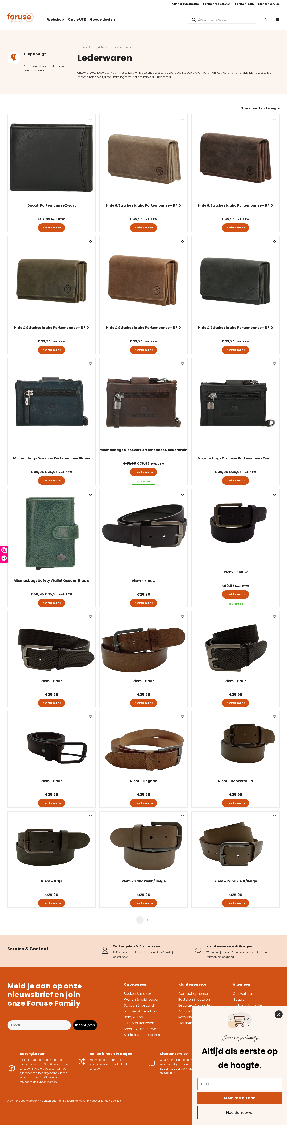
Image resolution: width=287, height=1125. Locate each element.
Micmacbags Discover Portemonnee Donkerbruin (143, 449)
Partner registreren (217, 4)
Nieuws (238, 999)
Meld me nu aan (240, 1098)
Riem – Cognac (143, 781)
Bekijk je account (123, 952)
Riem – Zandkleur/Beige (235, 881)
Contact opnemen (193, 993)
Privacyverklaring (97, 1101)
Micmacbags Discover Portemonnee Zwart (235, 458)
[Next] (274, 921)
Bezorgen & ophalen (195, 1005)
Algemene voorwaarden (22, 1101)
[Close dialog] (278, 1014)
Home (81, 47)
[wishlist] (267, 19)
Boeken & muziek (137, 993)
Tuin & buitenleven (139, 1023)
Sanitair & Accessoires (142, 1034)
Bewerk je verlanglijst (148, 952)
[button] (51, 157)
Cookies (116, 1101)
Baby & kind (133, 1017)
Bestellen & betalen (194, 999)
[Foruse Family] (20, 18)
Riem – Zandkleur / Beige (144, 881)
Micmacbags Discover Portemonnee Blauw (51, 458)
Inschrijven (85, 1025)
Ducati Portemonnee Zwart (51, 205)
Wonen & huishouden (141, 999)
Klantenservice (269, 4)
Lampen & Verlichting (141, 1011)
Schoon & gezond (139, 1005)
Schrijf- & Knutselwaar (142, 1028)
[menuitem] (185, 4)
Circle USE (77, 19)
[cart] (276, 19)
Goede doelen (102, 19)
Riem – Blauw (143, 580)
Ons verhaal (243, 993)
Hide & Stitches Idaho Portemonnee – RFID (143, 205)
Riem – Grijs (51, 881)
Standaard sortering (258, 108)
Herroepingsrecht (74, 1101)
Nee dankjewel (239, 1112)
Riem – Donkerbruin (235, 781)
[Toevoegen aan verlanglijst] (90, 119)
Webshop (55, 19)
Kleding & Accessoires (102, 47)
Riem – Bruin (52, 681)
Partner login (244, 4)
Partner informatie (185, 4)
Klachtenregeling (50, 1101)
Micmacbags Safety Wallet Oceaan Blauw (51, 580)
